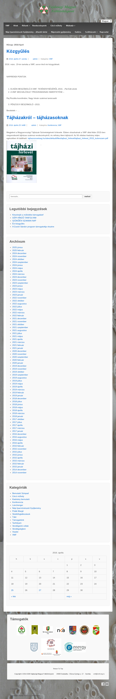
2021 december (19, 318)
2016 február (18, 446)
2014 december (19, 469)
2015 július (17, 452)
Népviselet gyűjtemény (61, 32)
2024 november (19, 256)
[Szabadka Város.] (84, 630)
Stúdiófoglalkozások (21, 514)
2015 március (18, 461)
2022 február (18, 315)
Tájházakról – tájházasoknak (37, 117)
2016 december (19, 434)
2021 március (18, 342)
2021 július (17, 333)
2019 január (17, 395)
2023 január (17, 295)
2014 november (19, 472)
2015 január (17, 466)
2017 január (17, 431)
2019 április (17, 386)
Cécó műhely (56, 26)
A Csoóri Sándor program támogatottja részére (33, 226)
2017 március (18, 428)
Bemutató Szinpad (20, 493)
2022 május (17, 309)
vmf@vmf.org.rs (99, 674)
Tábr (14, 517)
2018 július (17, 401)
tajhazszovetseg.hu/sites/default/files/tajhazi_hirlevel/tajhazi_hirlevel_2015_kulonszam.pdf (68, 138)
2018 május (17, 407)
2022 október (18, 301)
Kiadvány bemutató (21, 499)
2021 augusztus (19, 330)
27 (40, 590)
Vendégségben (19, 529)
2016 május (17, 440)
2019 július (17, 381)
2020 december (19, 351)
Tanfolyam (17, 523)
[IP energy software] (75, 647)
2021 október (18, 324)
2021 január (17, 348)
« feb (13, 596)
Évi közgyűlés (18, 224)
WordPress (35, 695)
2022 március (18, 312)
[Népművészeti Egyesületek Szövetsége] (35, 630)
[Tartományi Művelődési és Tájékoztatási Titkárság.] (72, 630)
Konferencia (52, 125)
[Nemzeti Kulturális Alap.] (61, 630)
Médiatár (70, 26)
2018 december (19, 398)
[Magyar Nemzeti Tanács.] (96, 630)
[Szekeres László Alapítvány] (21, 630)
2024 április (17, 271)
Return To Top (58, 669)
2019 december (19, 366)
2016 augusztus (19, 437)
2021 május (17, 336)
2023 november (19, 280)
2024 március (18, 274)
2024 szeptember (20, 262)
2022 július (17, 306)
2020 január (17, 363)
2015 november (19, 449)
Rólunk (25, 26)
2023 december (19, 277)
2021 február (18, 345)
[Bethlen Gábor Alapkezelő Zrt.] (48, 630)
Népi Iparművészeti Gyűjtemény (26, 508)
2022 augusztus (19, 304)
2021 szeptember (20, 327)
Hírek (15, 26)
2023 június (17, 286)
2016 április (17, 443)
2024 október (18, 259)
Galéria (78, 32)
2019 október (18, 372)
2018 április (17, 410)
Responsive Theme (16, 695)
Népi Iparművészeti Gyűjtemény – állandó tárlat (26, 32)
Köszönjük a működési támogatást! (28, 215)
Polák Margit (17, 511)
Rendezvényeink (39, 26)
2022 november (19, 298)
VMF (7, 26)
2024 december (19, 253)
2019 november (19, 369)
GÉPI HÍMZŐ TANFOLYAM (24, 218)
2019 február (18, 392)
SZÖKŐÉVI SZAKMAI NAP (24, 221)
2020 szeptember (20, 357)
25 (12, 590)
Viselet (15, 532)
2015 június (17, 455)
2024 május (17, 268)
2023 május (17, 289)
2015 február (18, 464)
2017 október (18, 419)
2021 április (17, 339)
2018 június (17, 404)
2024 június (17, 265)
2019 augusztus (19, 378)
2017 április (17, 425)
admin (35, 59)
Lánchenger (17, 505)
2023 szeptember (20, 283)
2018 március (18, 413)
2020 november (19, 354)
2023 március (18, 292)
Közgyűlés (18, 51)
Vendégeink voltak (20, 526)
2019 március (18, 389)
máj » (69, 596)
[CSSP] (51, 647)
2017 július (17, 422)
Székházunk (90, 32)
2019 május (17, 384)
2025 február (18, 250)
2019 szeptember (20, 375)
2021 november (19, 321)
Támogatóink (18, 520)
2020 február (18, 360)
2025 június (17, 247)
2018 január (17, 416)
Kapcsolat (104, 32)
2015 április (17, 458)
